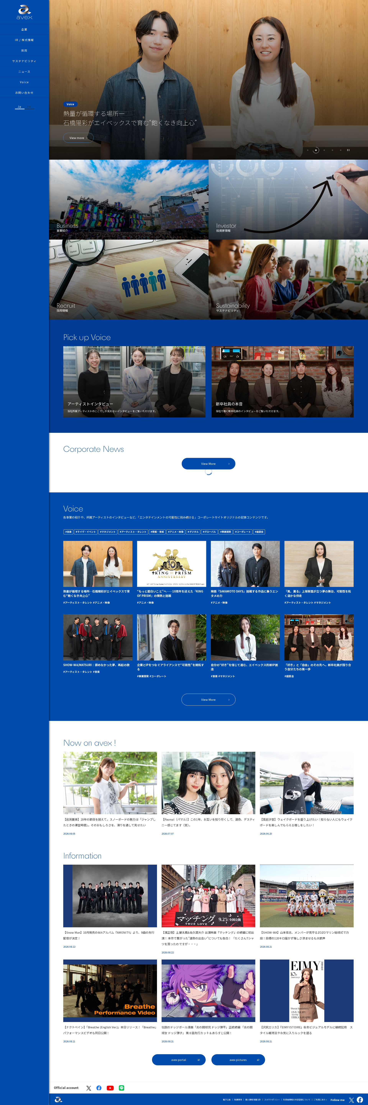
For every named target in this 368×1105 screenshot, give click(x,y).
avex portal (178, 1060)
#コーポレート (243, 531)
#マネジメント (108, 531)
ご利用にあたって (321, 1099)
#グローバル (209, 531)
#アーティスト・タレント (133, 531)
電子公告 (227, 1099)
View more (77, 138)
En (29, 106)
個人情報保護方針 (253, 1099)
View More (208, 464)
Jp (19, 106)
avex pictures (238, 1060)
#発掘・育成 (157, 531)
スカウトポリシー (272, 1099)
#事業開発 (225, 531)
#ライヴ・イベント (86, 531)
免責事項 (238, 1099)
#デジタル (193, 531)
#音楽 (68, 531)
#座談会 (259, 531)
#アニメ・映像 (176, 531)
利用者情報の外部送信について (296, 1099)
